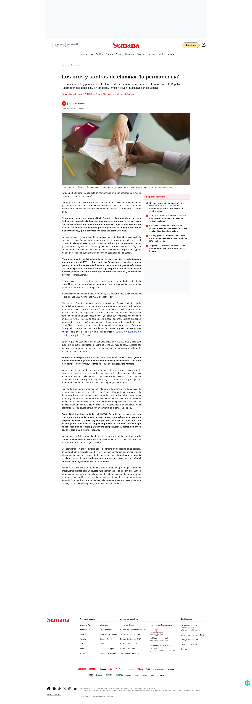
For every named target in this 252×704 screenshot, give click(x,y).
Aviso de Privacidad (57, 695)
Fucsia (83, 648)
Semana (65, 65)
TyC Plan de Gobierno (129, 653)
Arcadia (83, 639)
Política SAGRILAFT (128, 644)
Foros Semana (106, 630)
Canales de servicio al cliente (193, 635)
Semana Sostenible (108, 653)
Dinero (83, 634)
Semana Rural (106, 639)
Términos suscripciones (130, 634)
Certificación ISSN (127, 648)
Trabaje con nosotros (189, 640)
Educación (104, 625)
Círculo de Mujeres (107, 648)
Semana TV (85, 630)
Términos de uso (127, 625)
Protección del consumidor (161, 625)
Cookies (184, 649)
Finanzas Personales (108, 634)
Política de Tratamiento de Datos (133, 630)
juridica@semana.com (159, 640)
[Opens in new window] (54, 688)
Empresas (75, 65)
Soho (82, 644)
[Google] (48, 688)
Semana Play (85, 625)
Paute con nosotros (189, 644)
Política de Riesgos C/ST (130, 639)
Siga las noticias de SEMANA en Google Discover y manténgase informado (99, 94)
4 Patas (83, 653)
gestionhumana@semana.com (162, 650)
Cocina (102, 644)
